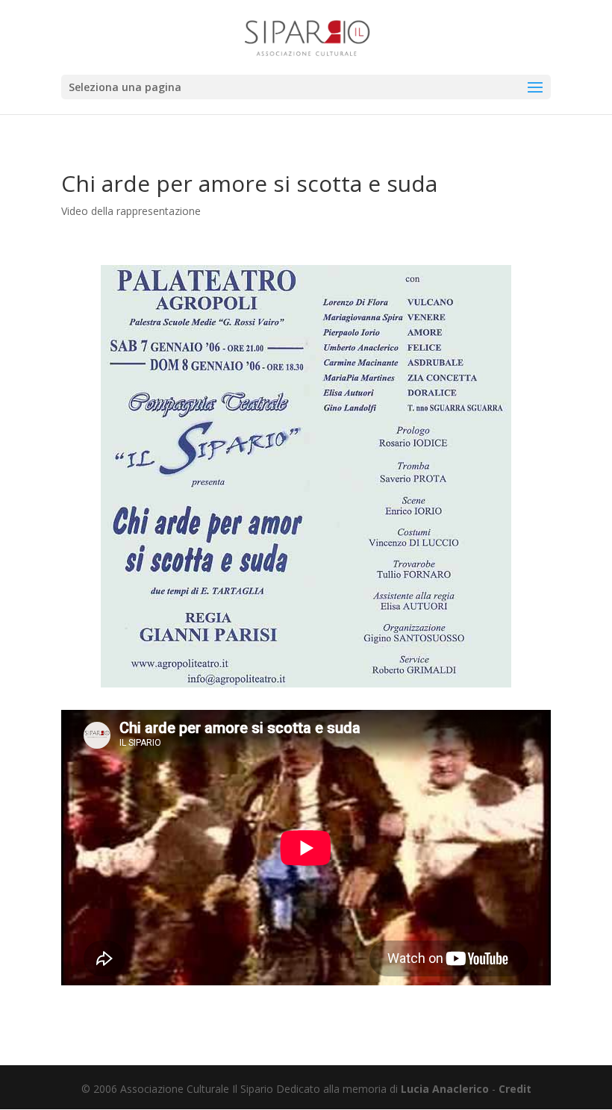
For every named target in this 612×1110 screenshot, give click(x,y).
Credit (515, 1089)
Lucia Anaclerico (445, 1089)
